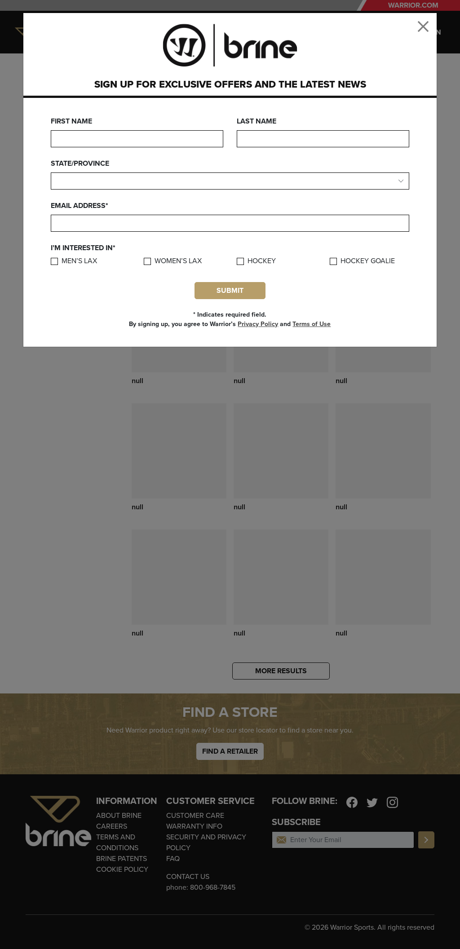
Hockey (262, 261)
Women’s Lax (178, 261)
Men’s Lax (79, 261)
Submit (230, 290)
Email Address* (79, 205)
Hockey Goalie (368, 261)
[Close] (423, 26)
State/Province (80, 163)
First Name (71, 121)
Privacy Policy (258, 324)
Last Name (256, 121)
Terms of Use (311, 324)
